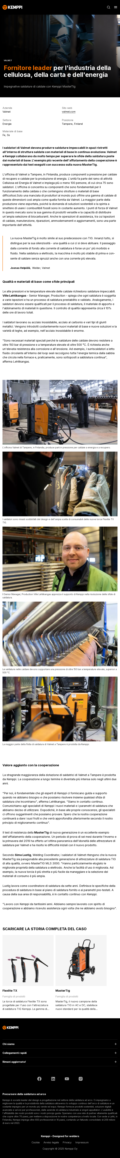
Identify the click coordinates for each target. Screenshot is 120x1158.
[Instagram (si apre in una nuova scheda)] (80, 1079)
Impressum (82, 1142)
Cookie (36, 1142)
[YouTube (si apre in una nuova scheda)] (66, 1079)
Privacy (67, 1142)
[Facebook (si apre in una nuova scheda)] (39, 1079)
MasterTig (62, 990)
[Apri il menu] (116, 7)
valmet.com (68, 111)
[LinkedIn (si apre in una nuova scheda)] (53, 1079)
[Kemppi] (12, 7)
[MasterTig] (81, 960)
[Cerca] (108, 7)
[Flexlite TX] (28, 960)
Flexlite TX (9, 990)
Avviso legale (51, 1142)
